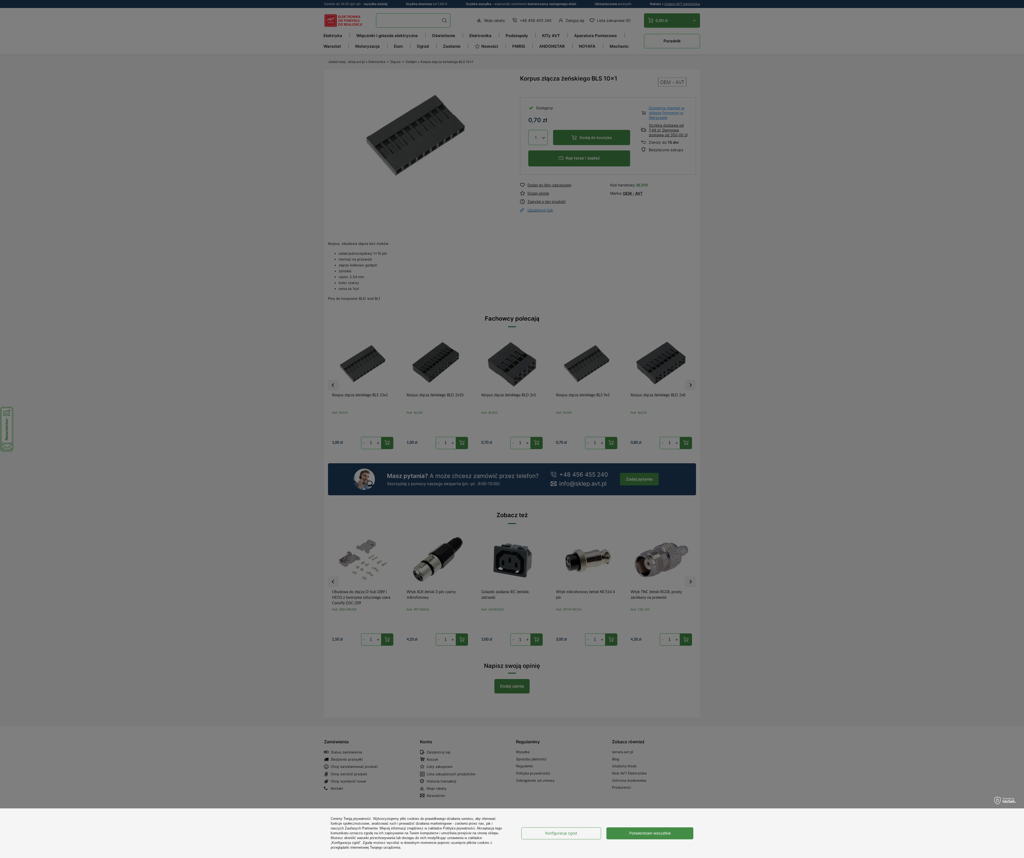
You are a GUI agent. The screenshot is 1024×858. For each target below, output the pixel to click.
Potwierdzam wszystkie (650, 833)
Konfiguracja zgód (561, 833)
